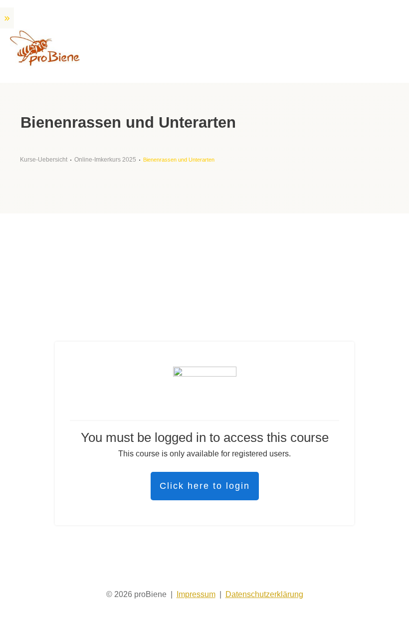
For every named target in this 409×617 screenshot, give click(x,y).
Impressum (196, 594)
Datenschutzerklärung (264, 594)
